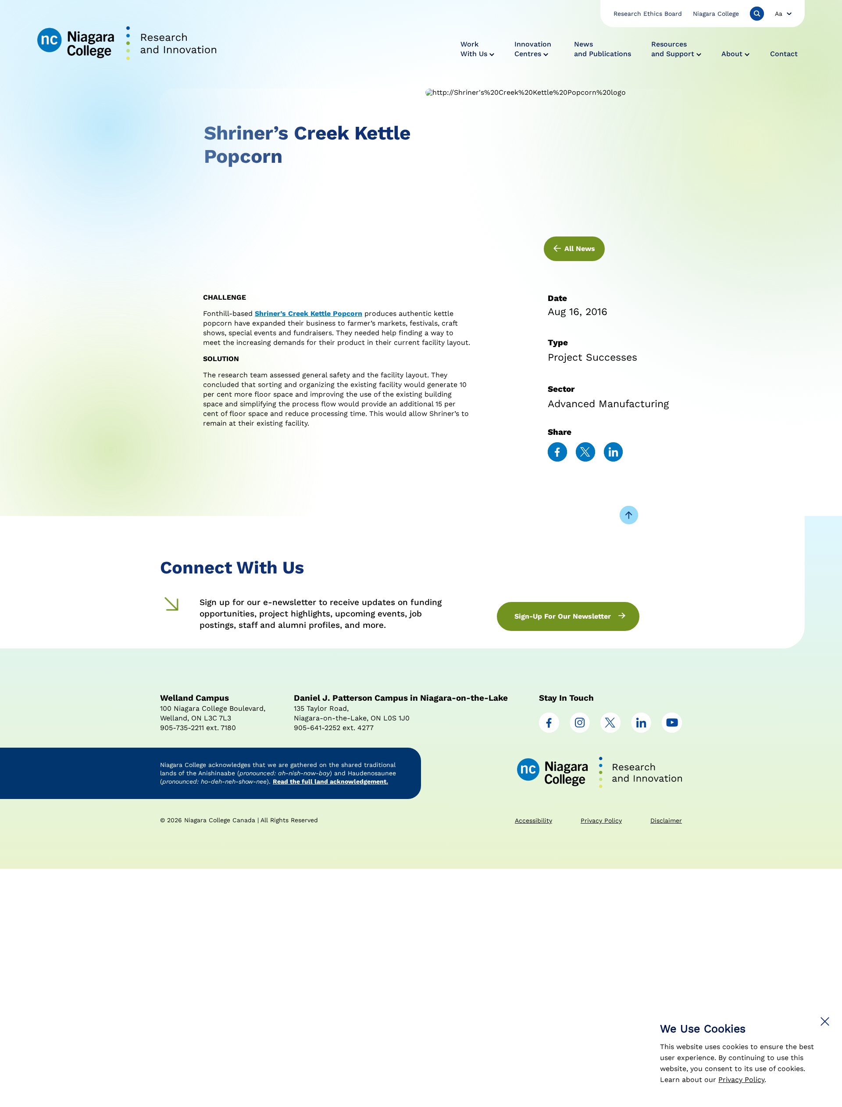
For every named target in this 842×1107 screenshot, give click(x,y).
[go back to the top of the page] (629, 516)
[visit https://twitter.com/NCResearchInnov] (610, 730)
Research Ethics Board (648, 13)
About (731, 54)
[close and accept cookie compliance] (825, 1021)
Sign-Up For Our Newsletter (562, 616)
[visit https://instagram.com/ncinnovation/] (580, 730)
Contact (784, 54)
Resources (672, 49)
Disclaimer (666, 820)
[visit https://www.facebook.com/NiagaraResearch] (549, 730)
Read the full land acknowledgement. (330, 781)
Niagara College (716, 13)
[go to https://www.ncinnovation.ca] (126, 44)
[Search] (757, 14)
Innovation (532, 49)
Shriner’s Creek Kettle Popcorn (308, 313)
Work (473, 49)
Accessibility (533, 820)
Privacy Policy (741, 1079)
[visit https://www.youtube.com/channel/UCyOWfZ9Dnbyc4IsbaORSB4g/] (672, 730)
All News (579, 248)
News (602, 49)
